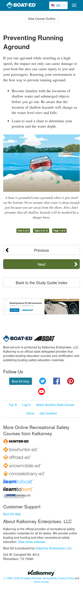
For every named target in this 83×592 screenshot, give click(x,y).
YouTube (41, 391)
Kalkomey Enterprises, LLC (53, 548)
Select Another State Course (55, 405)
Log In (26, 405)
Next (42, 264)
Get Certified (48, 413)
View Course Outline (41, 18)
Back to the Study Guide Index (41, 282)
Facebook (56, 381)
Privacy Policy (66, 578)
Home (30, 413)
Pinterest (70, 381)
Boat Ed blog (20, 381)
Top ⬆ (13, 405)
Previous (41, 250)
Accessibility (50, 578)
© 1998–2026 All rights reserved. (23, 578)
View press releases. (32, 542)
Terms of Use (41, 581)
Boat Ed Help (12, 514)
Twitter (42, 381)
